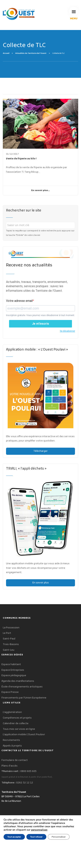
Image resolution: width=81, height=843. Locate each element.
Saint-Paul (9, 638)
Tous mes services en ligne (19, 729)
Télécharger (40, 451)
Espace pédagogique (14, 675)
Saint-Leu (8, 650)
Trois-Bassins (11, 644)
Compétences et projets (17, 717)
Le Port (7, 633)
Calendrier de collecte (15, 723)
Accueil (6, 53)
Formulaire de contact (15, 760)
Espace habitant (11, 664)
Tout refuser (36, 836)
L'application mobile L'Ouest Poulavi (24, 734)
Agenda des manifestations (18, 681)
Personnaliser (59, 836)
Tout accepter (14, 836)
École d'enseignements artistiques (22, 686)
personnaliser (39, 830)
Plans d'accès (10, 765)
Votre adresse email (19, 301)
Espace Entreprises (13, 670)
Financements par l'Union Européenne (24, 697)
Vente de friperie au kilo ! (21, 158)
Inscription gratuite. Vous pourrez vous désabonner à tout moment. (40, 315)
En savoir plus (40, 582)
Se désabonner (67, 331)
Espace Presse (10, 692)
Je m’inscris (40, 323)
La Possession (11, 627)
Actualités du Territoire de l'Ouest (30, 53)
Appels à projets (12, 745)
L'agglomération (12, 712)
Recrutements (11, 740)
